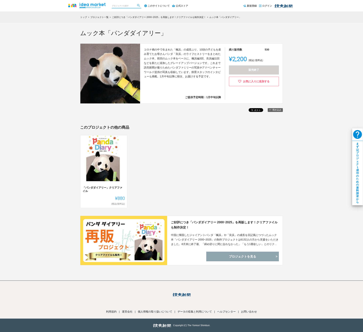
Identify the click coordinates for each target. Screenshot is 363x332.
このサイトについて (159, 5)
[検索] (139, 5)
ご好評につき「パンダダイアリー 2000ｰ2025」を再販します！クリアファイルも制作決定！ (224, 225)
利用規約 (111, 311)
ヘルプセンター (226, 311)
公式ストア (182, 5)
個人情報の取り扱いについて (155, 311)
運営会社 (127, 311)
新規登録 (252, 5)
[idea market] (87, 3)
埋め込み (276, 110)
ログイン (267, 5)
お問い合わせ (249, 311)
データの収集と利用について (195, 311)
